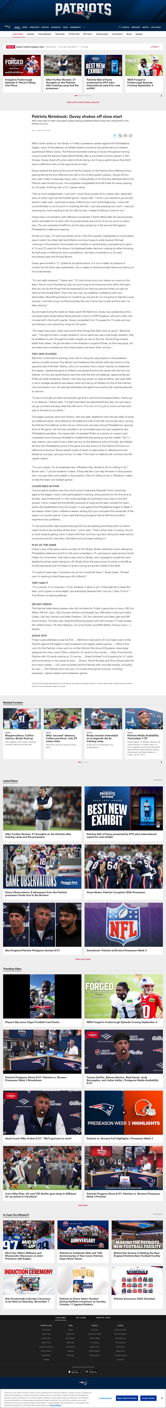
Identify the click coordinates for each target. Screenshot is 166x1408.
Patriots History (46, 1351)
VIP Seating (94, 1342)
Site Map (46, 1359)
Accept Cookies (148, 1398)
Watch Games (94, 1355)
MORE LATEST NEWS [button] (83, 959)
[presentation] (162, 96)
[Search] (120, 27)
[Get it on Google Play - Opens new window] (91, 1373)
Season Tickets (94, 1338)
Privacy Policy (55, 1405)
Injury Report (70, 1338)
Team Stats (70, 1342)
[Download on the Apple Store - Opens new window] (73, 1372)
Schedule (70, 1351)
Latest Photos (46, 1342)
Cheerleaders (46, 1355)
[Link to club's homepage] (7, 27)
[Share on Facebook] (115, 137)
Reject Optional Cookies (127, 1398)
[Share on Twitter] (120, 137)
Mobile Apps (120, 1347)
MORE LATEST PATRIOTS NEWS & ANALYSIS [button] (83, 102)
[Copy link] (131, 136)
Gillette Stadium (94, 1351)
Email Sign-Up (120, 1338)
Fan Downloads (120, 1342)
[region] (83, 1398)
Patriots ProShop (120, 1330)
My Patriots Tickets (94, 1334)
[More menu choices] (84, 27)
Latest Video (46, 1334)
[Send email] (125, 137)
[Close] (162, 1398)
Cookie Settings (105, 1398)
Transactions (70, 1347)
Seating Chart (94, 1347)
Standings (70, 1355)
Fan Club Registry (120, 1334)
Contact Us (120, 1359)
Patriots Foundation (46, 1347)
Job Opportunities (120, 1355)
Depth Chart (70, 1334)
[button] (76, 96)
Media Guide (120, 1351)
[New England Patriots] (83, 1383)
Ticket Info (94, 1330)
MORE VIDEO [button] (83, 1205)
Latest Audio (46, 1338)
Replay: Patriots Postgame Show (30, 47)
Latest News (46, 1330)
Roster (70, 1330)
